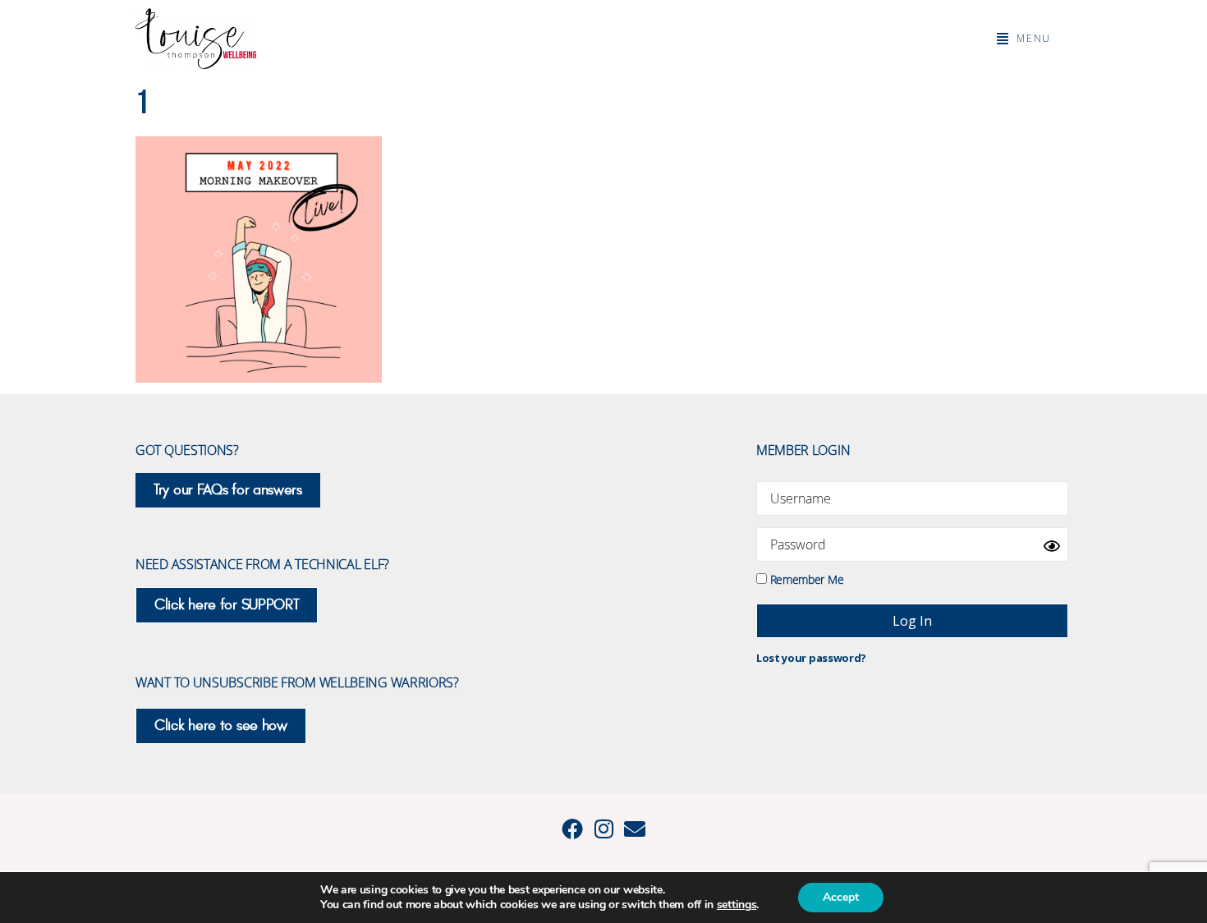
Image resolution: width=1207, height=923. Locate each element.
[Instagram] (603, 828)
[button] (1024, 39)
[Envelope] (634, 828)
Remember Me (805, 578)
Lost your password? (811, 657)
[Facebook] (572, 828)
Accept (841, 897)
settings (737, 905)
